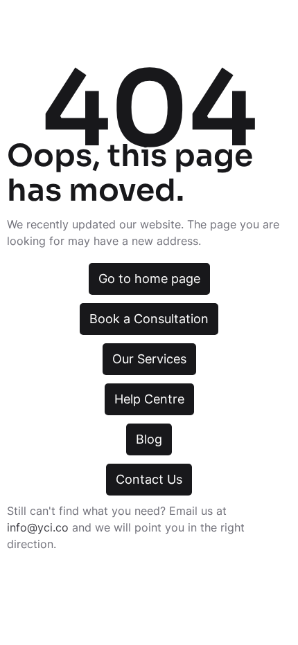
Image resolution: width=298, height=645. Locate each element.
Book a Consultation (149, 318)
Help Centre (149, 399)
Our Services (149, 359)
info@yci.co (38, 527)
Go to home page (149, 278)
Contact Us (149, 479)
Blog (149, 439)
